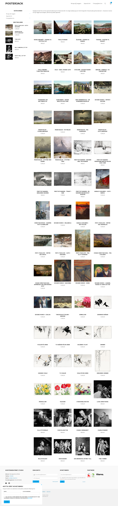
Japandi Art (9, 16)
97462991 (11, 476)
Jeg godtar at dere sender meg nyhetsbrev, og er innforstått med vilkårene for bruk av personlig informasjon (72, 478)
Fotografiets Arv (10, 18)
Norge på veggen (10, 13)
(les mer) (30, 498)
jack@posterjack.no (13, 478)
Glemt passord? (55, 481)
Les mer (84, 481)
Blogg (48, 491)
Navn (5, 491)
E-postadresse (26, 491)
